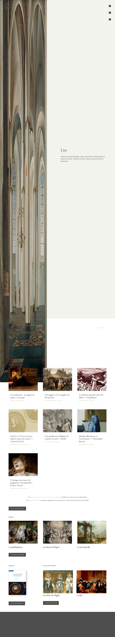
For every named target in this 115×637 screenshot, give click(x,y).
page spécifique (34, 500)
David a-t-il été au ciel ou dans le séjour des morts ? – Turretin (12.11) (21, 439)
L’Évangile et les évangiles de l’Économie (57, 396)
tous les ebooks (16, 603)
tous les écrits (51, 603)
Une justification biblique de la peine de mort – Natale (57, 437)
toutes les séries (17, 554)
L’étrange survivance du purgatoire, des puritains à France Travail (21, 483)
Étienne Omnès (17, 444)
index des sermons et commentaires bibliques (45, 497)
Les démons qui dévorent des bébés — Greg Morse (91, 396)
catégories (101, 327)
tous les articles (17, 508)
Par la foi (16, 400)
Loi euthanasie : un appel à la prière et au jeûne (22, 396)
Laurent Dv (50, 442)
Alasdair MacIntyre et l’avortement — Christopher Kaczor (91, 439)
